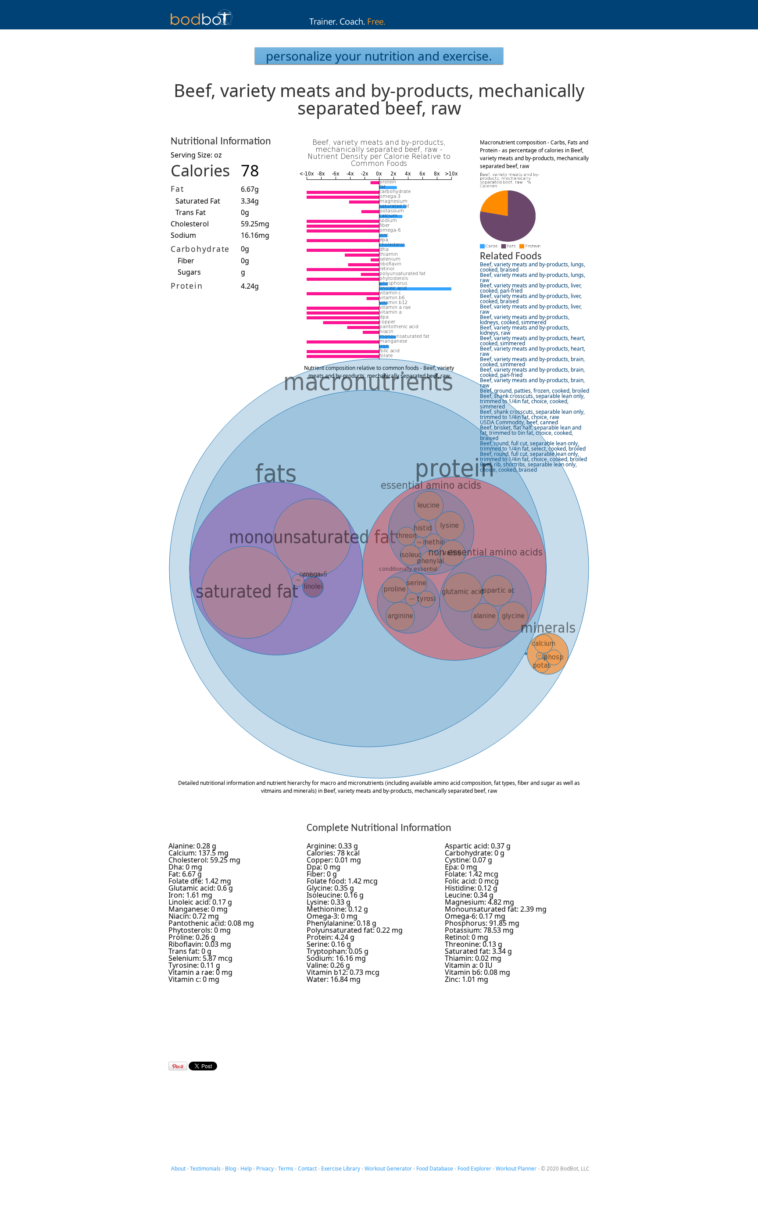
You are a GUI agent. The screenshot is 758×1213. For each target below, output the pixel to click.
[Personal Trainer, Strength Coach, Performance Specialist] (379, 27)
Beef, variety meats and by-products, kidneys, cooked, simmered (524, 319)
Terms (285, 1168)
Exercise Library (340, 1168)
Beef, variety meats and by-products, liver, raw (531, 309)
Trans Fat (190, 212)
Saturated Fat (197, 201)
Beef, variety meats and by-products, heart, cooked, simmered (532, 340)
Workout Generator (388, 1168)
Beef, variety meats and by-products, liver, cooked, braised (531, 298)
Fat (177, 188)
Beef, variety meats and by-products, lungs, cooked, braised (532, 267)
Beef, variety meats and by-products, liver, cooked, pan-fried (531, 288)
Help (246, 1168)
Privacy (265, 1168)
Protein (187, 285)
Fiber (186, 260)
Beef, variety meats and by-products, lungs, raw (532, 277)
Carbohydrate (200, 248)
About (178, 1168)
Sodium (183, 235)
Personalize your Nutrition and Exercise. (379, 55)
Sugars (189, 272)
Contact (307, 1168)
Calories (200, 170)
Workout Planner (516, 1168)
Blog (230, 1168)
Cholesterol (190, 224)
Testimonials (205, 1168)
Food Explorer (474, 1168)
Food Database (434, 1168)
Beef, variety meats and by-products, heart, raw (532, 351)
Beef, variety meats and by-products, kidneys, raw (524, 330)
